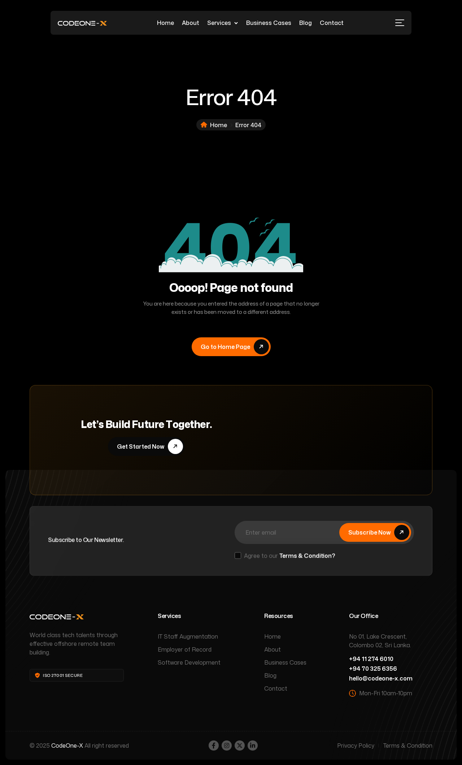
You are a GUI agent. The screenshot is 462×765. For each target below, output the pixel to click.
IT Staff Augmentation (188, 636)
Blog (305, 23)
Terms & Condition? (307, 555)
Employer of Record (185, 649)
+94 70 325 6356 (373, 669)
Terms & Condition (407, 745)
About (190, 23)
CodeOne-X (67, 745)
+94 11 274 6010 (371, 659)
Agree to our (289, 555)
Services (219, 23)
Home (165, 23)
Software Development (189, 662)
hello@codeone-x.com (381, 678)
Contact (332, 23)
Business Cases (268, 23)
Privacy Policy (355, 745)
